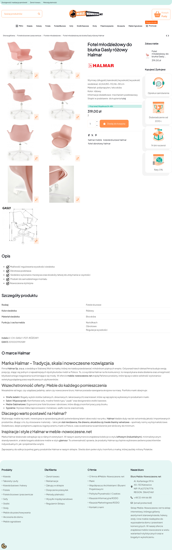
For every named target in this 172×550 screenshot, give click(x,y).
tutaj (123, 98)
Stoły (6, 508)
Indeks (5, 337)
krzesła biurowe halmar (114, 139)
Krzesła (6, 476)
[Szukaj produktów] (39, 13)
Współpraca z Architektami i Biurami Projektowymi (107, 487)
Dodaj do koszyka (116, 123)
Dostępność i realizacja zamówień (15, 2)
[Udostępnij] (89, 135)
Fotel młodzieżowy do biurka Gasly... (160, 54)
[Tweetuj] (92, 135)
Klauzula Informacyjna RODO (103, 498)
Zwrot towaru (35, 2)
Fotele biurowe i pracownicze (18, 494)
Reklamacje (52, 481)
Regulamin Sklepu (55, 503)
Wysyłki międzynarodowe (59, 499)
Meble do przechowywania (17, 512)
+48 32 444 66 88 (143, 497)
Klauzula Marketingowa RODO (104, 502)
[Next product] (168, 35)
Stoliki (6, 503)
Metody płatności (50, 2)
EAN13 (5, 341)
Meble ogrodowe (12, 521)
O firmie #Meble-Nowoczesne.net (106, 476)
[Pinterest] (96, 135)
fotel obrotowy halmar (99, 143)
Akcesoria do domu (13, 517)
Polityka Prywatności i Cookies (104, 493)
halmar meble (95, 139)
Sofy (5, 499)
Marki (92, 481)
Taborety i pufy (10, 481)
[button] (19, 26)
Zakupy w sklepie (55, 485)
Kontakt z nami (96, 507)
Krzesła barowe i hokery (15, 485)
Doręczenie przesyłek (57, 490)
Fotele (6, 490)
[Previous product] (167, 35)
